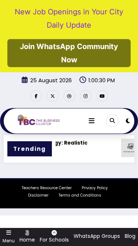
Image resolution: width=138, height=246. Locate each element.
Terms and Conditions (80, 195)
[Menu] (91, 121)
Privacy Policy (95, 188)
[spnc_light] (128, 121)
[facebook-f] (36, 95)
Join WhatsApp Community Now (69, 53)
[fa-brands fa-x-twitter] (52, 95)
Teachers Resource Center (47, 188)
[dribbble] (69, 95)
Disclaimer (38, 195)
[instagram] (85, 95)
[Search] (112, 121)
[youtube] (102, 95)
